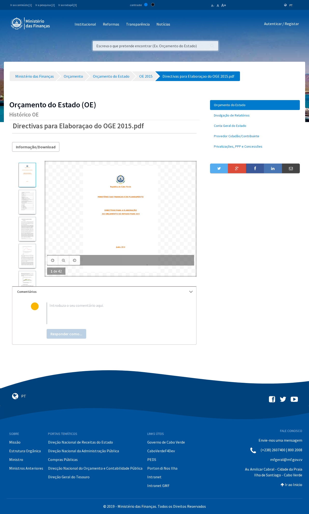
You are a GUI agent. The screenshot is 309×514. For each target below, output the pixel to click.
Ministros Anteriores (26, 468)
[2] (27, 202)
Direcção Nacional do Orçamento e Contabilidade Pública (95, 468)
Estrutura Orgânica (25, 450)
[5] (27, 283)
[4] (27, 256)
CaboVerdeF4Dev (161, 450)
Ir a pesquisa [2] (45, 5)
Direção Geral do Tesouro (69, 476)
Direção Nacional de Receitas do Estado (80, 442)
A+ (223, 5)
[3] (27, 229)
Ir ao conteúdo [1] (21, 5)
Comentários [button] (27, 291)
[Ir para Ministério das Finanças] (30, 23)
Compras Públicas (63, 459)
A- (212, 5)
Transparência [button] (138, 24)
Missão (15, 442)
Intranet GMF (158, 485)
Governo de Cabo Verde (166, 442)
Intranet (154, 476)
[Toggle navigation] (57, 24)
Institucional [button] (85, 24)
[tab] (104, 292)
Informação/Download (36, 146)
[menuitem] (255, 105)
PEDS (151, 459)
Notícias (163, 24)
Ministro (16, 459)
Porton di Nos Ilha (162, 468)
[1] (27, 175)
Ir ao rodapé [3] (67, 5)
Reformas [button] (111, 24)
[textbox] (112, 313)
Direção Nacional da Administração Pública (83, 450)
